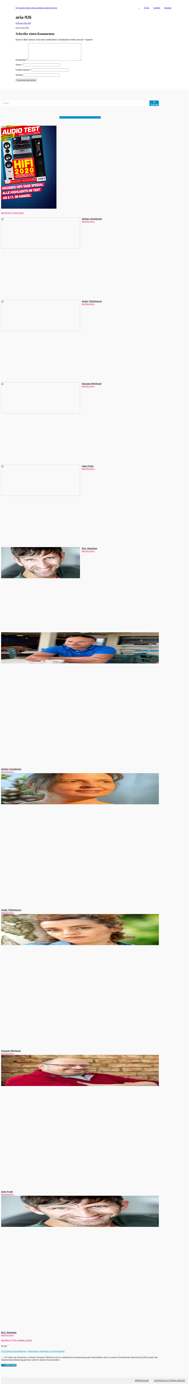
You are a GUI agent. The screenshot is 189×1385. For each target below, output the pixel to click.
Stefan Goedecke (92, 219)
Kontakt (167, 8)
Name (19, 65)
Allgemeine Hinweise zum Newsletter (46, 1351)
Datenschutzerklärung (169, 1380)
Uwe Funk (88, 466)
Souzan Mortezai (91, 383)
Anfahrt (156, 8)
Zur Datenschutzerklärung (14, 1351)
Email (4, 1346)
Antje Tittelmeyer (92, 301)
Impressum (142, 1380)
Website (19, 75)
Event (146, 8)
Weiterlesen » (88, 222)
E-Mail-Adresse (23, 70)
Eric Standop (89, 548)
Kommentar (22, 60)
